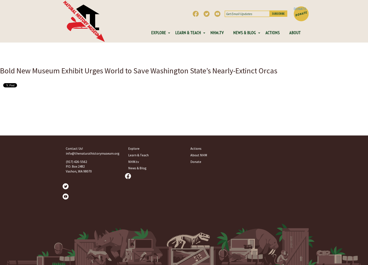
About (295, 33)
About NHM (198, 155)
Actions (272, 33)
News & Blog (244, 33)
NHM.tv (217, 33)
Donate (195, 162)
